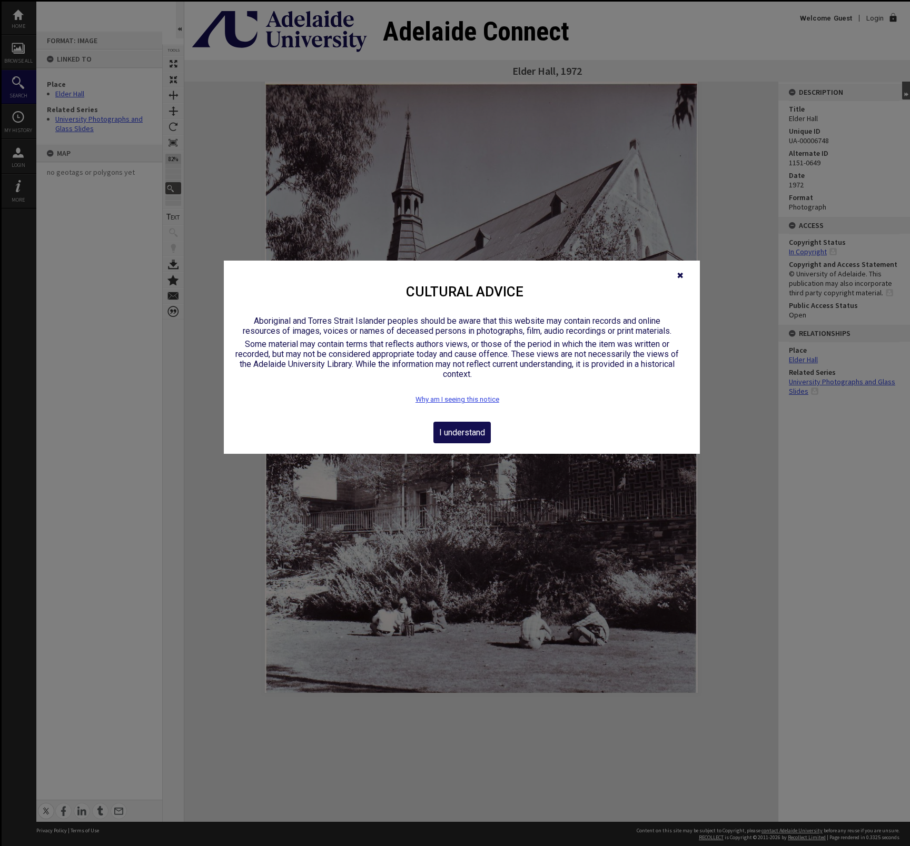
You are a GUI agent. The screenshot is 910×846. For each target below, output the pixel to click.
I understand (462, 432)
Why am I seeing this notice (457, 399)
